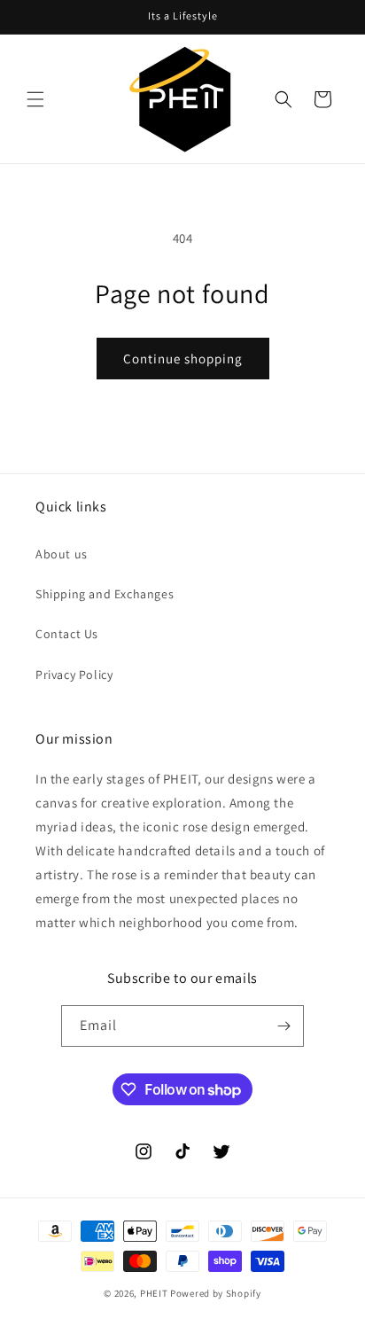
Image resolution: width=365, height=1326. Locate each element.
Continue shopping (183, 358)
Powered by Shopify (215, 1293)
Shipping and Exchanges (104, 594)
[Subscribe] (283, 1026)
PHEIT (154, 1293)
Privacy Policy (74, 674)
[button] (35, 99)
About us (61, 554)
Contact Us (66, 634)
